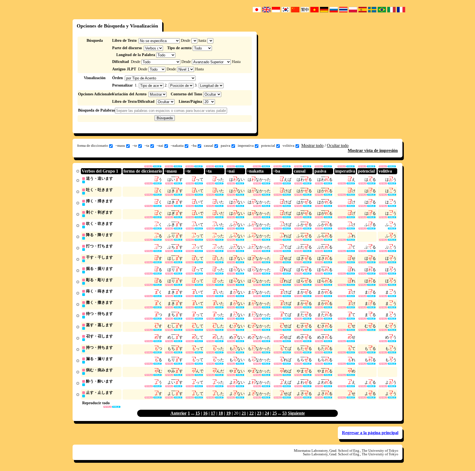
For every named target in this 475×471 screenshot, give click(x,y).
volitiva (288, 145)
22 (251, 413)
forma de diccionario (92, 145)
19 (228, 413)
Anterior (178, 413)
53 (284, 413)
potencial (268, 145)
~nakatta (177, 145)
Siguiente (296, 413)
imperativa (246, 145)
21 (244, 413)
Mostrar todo (312, 145)
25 (274, 413)
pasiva (225, 145)
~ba (194, 145)
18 (221, 413)
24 (267, 413)
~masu (120, 145)
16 (205, 413)
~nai (160, 145)
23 (259, 413)
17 (213, 413)
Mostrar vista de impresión (373, 150)
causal (208, 145)
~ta (147, 145)
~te (134, 145)
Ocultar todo (338, 145)
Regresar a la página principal (370, 432)
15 (197, 413)
